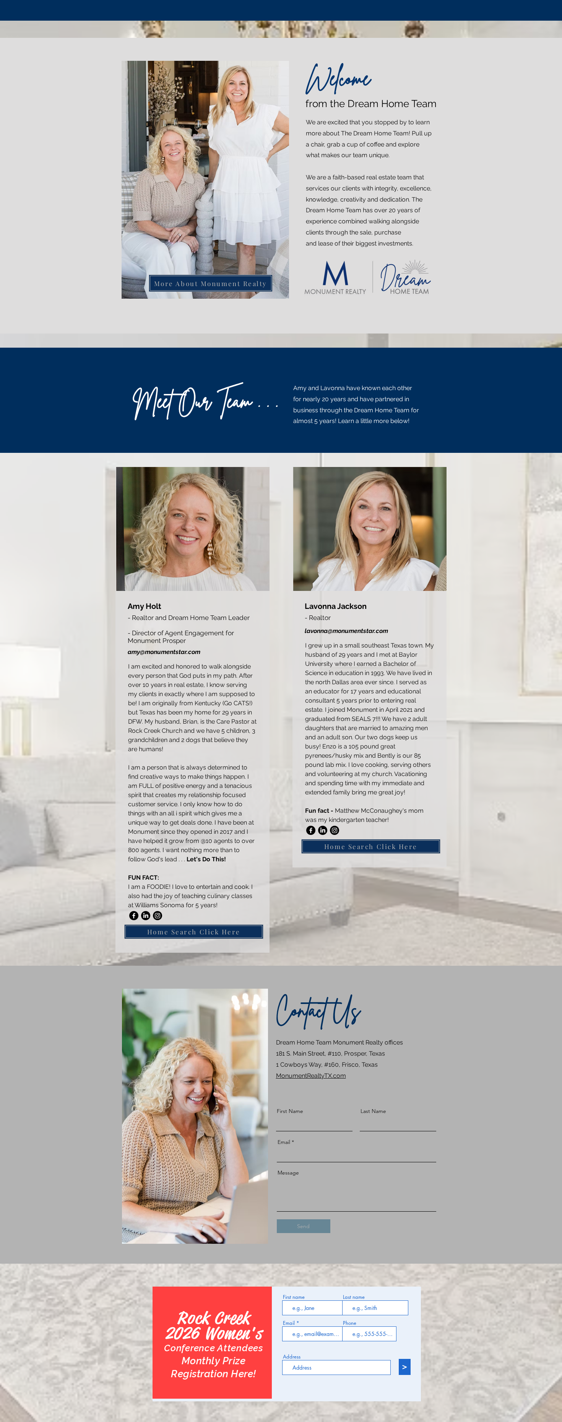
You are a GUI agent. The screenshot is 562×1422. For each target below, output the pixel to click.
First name (294, 1297)
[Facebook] (133, 915)
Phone (349, 1323)
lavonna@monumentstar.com (346, 631)
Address (291, 1356)
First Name (290, 1111)
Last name (354, 1297)
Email (284, 1142)
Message (288, 1172)
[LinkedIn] (145, 915)
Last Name (373, 1111)
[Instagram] (157, 915)
